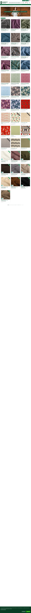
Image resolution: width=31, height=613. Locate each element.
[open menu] (29, 2)
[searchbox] (16, 3)
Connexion (27, 0)
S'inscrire (24, 0)
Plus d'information (3, 609)
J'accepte (28, 611)
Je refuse (23, 611)
